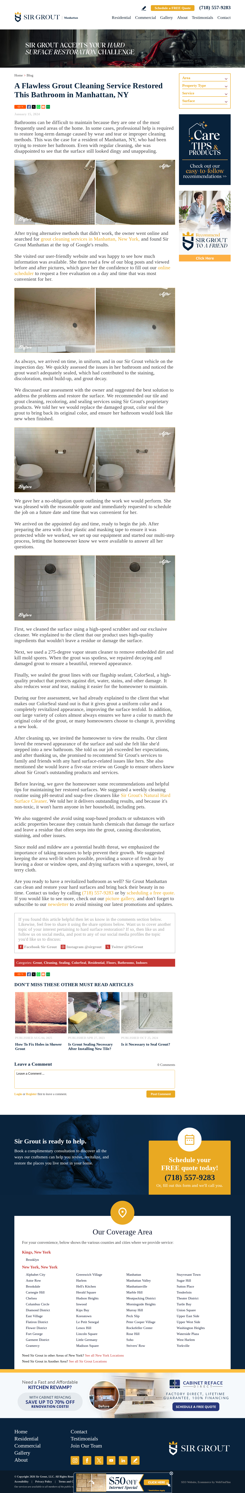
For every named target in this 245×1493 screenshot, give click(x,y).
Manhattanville (136, 1286)
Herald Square (86, 1292)
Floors (111, 963)
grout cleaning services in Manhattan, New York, (90, 239)
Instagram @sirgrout (84, 947)
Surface (188, 101)
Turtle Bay (184, 1304)
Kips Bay (82, 1310)
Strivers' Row (135, 1346)
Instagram (75, 1460)
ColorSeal (79, 963)
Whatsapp (38, 107)
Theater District (187, 1298)
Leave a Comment (33, 1064)
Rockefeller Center (139, 1328)
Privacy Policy (43, 1481)
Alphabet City (35, 1274)
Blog (30, 75)
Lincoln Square (86, 1334)
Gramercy (33, 1346)
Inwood (81, 1304)
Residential (121, 17)
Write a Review (144, 8)
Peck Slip (133, 1316)
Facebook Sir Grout (40, 947)
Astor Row (33, 1280)
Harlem (81, 1280)
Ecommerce (204, 1482)
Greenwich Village (89, 1274)
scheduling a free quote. (151, 893)
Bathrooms (126, 963)
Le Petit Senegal (87, 1322)
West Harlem (186, 1340)
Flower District (36, 1328)
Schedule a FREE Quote (173, 8)
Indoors (141, 963)
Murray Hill (134, 1310)
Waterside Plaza (188, 1334)
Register (31, 1094)
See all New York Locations (104, 1355)
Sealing (64, 963)
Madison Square (87, 1346)
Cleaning (50, 963)
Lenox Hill (83, 1328)
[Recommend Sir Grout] (205, 226)
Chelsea (31, 1298)
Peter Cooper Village (140, 1322)
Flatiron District (37, 1322)
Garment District (37, 1340)
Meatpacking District (141, 1298)
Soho (129, 1340)
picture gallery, (120, 898)
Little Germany (86, 1340)
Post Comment (161, 1094)
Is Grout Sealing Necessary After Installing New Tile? (90, 1046)
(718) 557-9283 (215, 7)
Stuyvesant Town (189, 1274)
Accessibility (21, 1481)
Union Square (186, 1310)
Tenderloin (184, 1292)
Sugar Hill (184, 1280)
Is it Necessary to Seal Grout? (145, 1044)
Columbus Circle (37, 1304)
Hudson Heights (87, 1298)
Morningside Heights (141, 1304)
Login (18, 1094)
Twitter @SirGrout (127, 947)
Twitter (34, 107)
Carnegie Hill (35, 1292)
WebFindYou (223, 1482)
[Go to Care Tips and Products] (205, 149)
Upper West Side (188, 1322)
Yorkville (183, 1346)
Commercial (145, 17)
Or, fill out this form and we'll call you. (189, 1185)
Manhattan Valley (138, 1280)
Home (18, 75)
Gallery (166, 17)
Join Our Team (86, 1446)
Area (186, 78)
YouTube (111, 1460)
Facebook (29, 107)
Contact (224, 17)
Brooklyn (32, 1260)
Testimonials (202, 17)
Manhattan (133, 1274)
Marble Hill (134, 1292)
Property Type (194, 85)
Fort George (34, 1334)
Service (188, 93)
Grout (37, 963)
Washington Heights (191, 1328)
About (182, 17)
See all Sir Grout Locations (88, 1361)
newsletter (58, 904)
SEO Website (188, 1482)
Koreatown (83, 1316)
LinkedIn (123, 1460)
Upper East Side (188, 1316)
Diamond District (38, 1310)
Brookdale (33, 1286)
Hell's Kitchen (86, 1286)
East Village (34, 1316)
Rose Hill (133, 1334)
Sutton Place (185, 1286)
